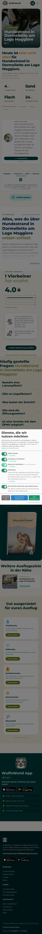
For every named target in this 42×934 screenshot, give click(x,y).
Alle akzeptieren (34, 498)
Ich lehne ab (5, 498)
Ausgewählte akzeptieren (19, 498)
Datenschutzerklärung (10, 448)
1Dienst (11, 456)
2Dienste (12, 461)
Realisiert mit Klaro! (34, 502)
